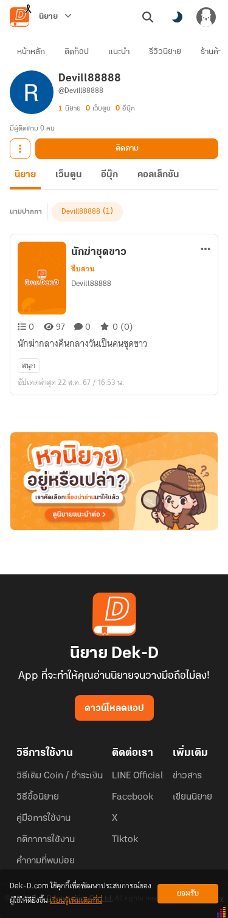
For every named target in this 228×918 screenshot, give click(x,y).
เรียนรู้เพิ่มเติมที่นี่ (76, 901)
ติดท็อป (76, 51)
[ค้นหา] (148, 17)
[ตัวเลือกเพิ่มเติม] (20, 148)
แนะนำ (119, 51)
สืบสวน (83, 269)
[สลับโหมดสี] (177, 17)
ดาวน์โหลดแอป (114, 708)
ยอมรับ (188, 893)
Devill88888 (80, 212)
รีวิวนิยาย (165, 51)
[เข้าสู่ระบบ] (206, 17)
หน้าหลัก (31, 51)
